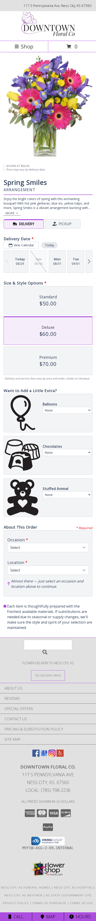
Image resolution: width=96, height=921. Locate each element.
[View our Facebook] (36, 755)
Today (49, 245)
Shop (27, 46)
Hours (82, 917)
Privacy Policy (16, 903)
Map (49, 917)
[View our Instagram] (52, 755)
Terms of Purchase (49, 903)
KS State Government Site (69, 895)
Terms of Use (81, 903)
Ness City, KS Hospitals (74, 887)
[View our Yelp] (60, 755)
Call (17, 917)
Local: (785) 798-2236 (48, 790)
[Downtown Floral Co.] (48, 35)
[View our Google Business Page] (44, 755)
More (10, 213)
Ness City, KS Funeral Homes (25, 887)
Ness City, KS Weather (23, 895)
